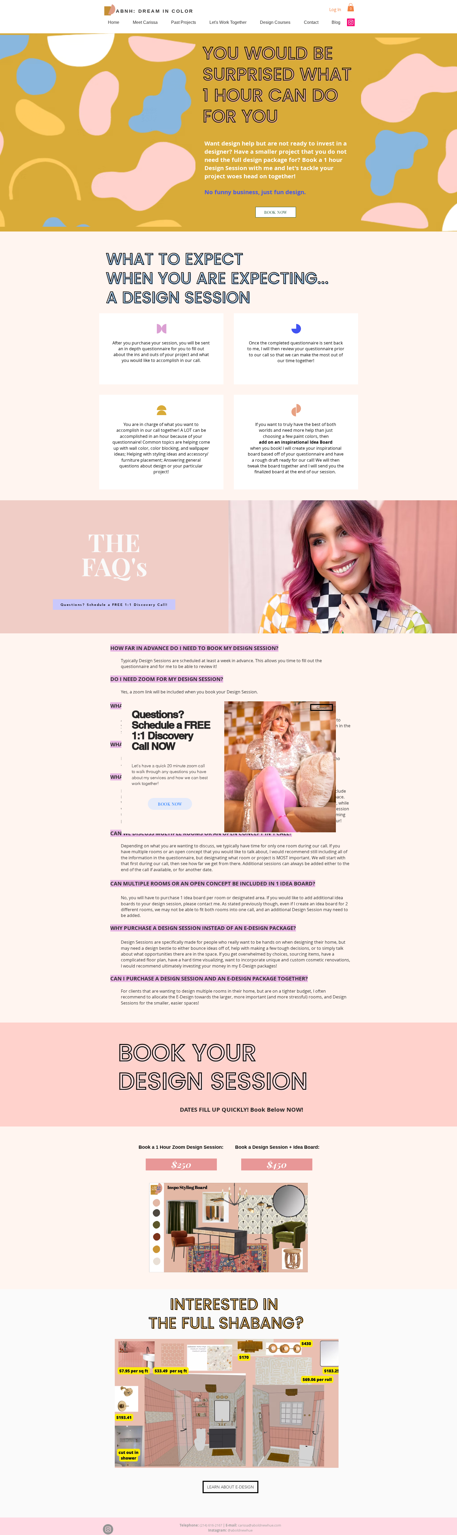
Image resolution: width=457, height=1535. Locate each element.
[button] (321, 707)
